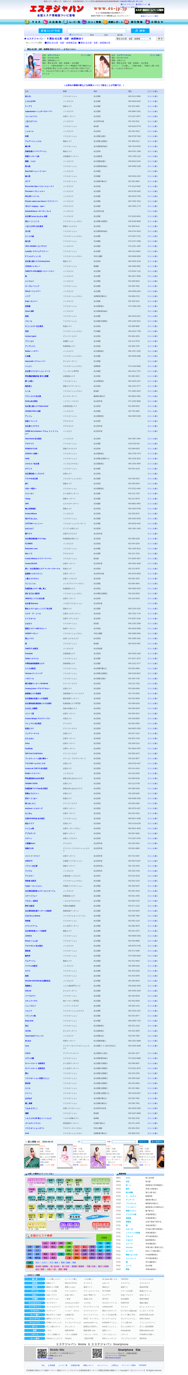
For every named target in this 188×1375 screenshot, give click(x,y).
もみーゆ (129, 1229)
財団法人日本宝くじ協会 (92, 1327)
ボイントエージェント (92, 1315)
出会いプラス (51, 1295)
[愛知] (76, 1258)
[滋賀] (69, 1247)
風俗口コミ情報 (52, 1287)
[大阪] (61, 1254)
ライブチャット (35, 1307)
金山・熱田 (40, 1269)
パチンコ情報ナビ (53, 1334)
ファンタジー (131, 1207)
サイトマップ (128, 4)
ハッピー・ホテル (72, 1311)
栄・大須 (65, 1266)
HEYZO (105, 1299)
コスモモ (87, 1303)
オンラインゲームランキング (129, 1319)
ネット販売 (34, 1338)
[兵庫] (61, 1247)
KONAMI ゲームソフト (110, 1323)
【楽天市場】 (89, 1338)
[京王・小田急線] (31, 1200)
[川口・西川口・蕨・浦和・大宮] (69, 1181)
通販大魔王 (144, 1303)
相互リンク (142, 4)
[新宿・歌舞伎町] (41, 1200)
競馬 (35, 1330)
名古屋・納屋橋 (42, 1266)
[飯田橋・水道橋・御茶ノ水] (70, 1200)
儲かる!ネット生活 (53, 1315)
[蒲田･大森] (60, 1217)
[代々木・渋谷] (41, 1208)
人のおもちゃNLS (72, 1303)
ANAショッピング (109, 1338)
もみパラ (105, 1283)
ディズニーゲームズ (73, 1323)
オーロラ (129, 1251)
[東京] (100, 1258)
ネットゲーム (35, 1319)
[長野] (84, 1250)
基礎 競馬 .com (89, 1330)
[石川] (76, 1247)
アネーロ (129, 1236)
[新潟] (92, 1247)
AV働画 (35, 1299)
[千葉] (108, 1258)
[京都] (69, 1243)
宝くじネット (70, 1327)
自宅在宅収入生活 (147, 1315)
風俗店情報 (144, 1287)
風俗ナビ (124, 1287)
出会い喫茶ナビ (90, 1295)
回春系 (34, 1283)
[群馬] (92, 1250)
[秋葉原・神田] (87, 1200)
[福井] (76, 1250)
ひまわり (129, 1240)
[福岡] (38, 1247)
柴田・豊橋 (62, 1269)
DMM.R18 (125, 1303)
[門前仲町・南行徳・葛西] (97, 1208)
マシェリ (124, 1307)
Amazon (68, 1338)
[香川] (53, 1254)
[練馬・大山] (51, 1181)
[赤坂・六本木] (60, 1200)
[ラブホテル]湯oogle (129, 1311)
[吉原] (98, 1191)
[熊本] (30, 1254)
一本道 (67, 1299)
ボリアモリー (51, 1303)
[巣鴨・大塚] (60, 1191)
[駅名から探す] (73, 1217)
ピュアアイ (106, 1295)
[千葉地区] (102, 1227)
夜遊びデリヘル (146, 1291)
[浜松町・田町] (69, 1208)
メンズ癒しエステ (53, 1279)
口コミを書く (86, 55)
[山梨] (84, 1254)
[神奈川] (92, 1258)
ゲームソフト (35, 1323)
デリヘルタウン (71, 1291)
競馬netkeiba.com (147, 1330)
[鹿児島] (38, 1258)
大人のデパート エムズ (110, 1303)
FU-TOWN (106, 1291)
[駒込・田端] (69, 1191)
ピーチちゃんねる (147, 1279)
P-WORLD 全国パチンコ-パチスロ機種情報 (148, 1334)
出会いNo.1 (69, 1295)
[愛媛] (45, 1254)
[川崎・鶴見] (51, 1217)
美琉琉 (128, 1218)
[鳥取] (61, 1243)
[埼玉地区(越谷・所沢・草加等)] (101, 1181)
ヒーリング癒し (71, 1279)
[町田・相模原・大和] (31, 1208)
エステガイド (145, 1283)
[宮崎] (38, 1254)
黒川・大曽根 (103, 1266)
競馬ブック (106, 1330)
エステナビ (125, 1283)
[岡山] (53, 1247)
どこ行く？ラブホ (147, 1311)
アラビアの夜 (131, 1214)
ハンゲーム (69, 1319)
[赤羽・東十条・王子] (59, 1181)
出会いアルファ (127, 1295)
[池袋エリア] (51, 1191)
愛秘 (127, 1269)
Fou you (129, 1247)
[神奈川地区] (36, 1227)
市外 (74, 1263)
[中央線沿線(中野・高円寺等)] (31, 1191)
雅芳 (127, 1189)
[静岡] (84, 1258)
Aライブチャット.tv (91, 1307)
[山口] (45, 1243)
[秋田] (100, 1243)
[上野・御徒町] (88, 1191)
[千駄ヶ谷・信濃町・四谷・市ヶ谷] (51, 1200)
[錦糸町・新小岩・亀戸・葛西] (97, 1200)
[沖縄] (30, 1258)
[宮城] (108, 1250)
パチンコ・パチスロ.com (92, 1334)
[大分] (38, 1250)
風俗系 (34, 1287)
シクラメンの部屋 (133, 1233)
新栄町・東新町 (78, 1266)
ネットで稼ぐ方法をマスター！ (129, 1315)
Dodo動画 (125, 1299)
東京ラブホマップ (109, 1311)
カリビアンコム (52, 1299)
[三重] (69, 1258)
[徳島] (53, 1258)
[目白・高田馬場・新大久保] (41, 1191)
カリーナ (129, 1244)
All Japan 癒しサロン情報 (110, 1279)
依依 (127, 1181)
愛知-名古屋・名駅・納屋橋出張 (95, 43)
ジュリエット (131, 1258)
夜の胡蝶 (129, 1192)
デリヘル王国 (51, 1291)
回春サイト (50, 1283)
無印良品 (143, 1338)
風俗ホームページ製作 (149, 16)
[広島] (45, 1247)
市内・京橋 (65, 1263)
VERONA (124, 1279)
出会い (34, 1295)
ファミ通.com (126, 1323)
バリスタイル (131, 1203)
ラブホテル (34, 1311)
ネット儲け (34, 1315)
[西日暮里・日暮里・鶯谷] (79, 1191)
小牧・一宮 (51, 1269)
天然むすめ (88, 1299)
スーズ (128, 1266)
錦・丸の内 (55, 1266)
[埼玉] (92, 1254)
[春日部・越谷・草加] (82, 1181)
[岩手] (108, 1247)
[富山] (84, 1247)
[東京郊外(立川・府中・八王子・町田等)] (36, 1181)
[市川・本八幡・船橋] (106, 1208)
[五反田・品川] (60, 1208)
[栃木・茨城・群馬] (70, 1227)
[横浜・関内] (41, 1217)
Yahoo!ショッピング (54, 1338)
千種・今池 (91, 1266)
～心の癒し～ (89, 1279)
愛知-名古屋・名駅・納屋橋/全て (66, 38)
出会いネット (145, 1295)
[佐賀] (30, 1247)
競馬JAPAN (69, 1330)
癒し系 (34, 1279)
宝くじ (34, 1327)
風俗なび (105, 1287)
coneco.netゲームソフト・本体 (92, 1323)
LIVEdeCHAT (107, 1307)
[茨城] (108, 1254)
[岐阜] (76, 1254)
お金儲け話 (69, 1315)
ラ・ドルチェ (131, 1196)
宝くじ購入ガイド (53, 1327)
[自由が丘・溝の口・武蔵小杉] (31, 1217)
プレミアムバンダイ (129, 1338)
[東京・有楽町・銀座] (87, 1208)
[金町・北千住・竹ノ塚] (108, 1191)
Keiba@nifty (126, 1330)
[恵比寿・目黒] (51, 1208)
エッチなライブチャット (73, 1307)
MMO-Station (145, 1319)
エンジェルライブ (53, 1307)
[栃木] (100, 1254)
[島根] (53, 1243)
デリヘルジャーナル (91, 1291)
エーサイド (88, 1283)
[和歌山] (69, 1254)
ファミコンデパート (147, 1323)
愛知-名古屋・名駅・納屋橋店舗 (62, 43)
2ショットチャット (147, 1307)
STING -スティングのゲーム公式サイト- (54, 1323)
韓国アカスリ (131, 1211)
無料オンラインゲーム (54, 1319)
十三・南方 (53, 1263)
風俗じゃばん (70, 1287)
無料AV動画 (144, 1299)
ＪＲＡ (49, 1330)
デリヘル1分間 (126, 1291)
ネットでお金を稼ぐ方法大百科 (110, 1315)
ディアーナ (130, 1200)
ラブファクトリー (91, 1311)
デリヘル (34, 1291)
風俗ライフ (88, 1287)
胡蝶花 (128, 1222)
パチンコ (34, 1334)
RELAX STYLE (71, 1283)
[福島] (100, 1250)
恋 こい (129, 1185)
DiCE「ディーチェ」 (92, 1319)
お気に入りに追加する (129, 7)
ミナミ (44, 1263)
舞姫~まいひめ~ (132, 1255)
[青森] (108, 1243)
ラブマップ (50, 1311)
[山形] (100, 1247)
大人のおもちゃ (35, 1303)
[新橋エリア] (78, 1208)
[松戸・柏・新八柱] (106, 1200)
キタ (37, 1263)
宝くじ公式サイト (128, 1327)
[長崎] (30, 1250)
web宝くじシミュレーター (110, 1327)
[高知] (45, 1258)
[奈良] (69, 1250)
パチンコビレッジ (109, 1334)
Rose (128, 1178)
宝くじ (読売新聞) (146, 1327)
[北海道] (104, 1237)
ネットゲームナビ (109, 1319)
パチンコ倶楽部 (71, 1334)
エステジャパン (35, 38)
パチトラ (124, 1334)
